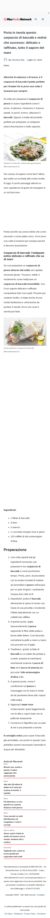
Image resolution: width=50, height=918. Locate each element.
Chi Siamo (8, 914)
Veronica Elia (18, 60)
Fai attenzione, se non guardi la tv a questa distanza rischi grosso (13, 805)
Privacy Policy (30, 914)
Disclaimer (41, 914)
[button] (35, 19)
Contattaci (41, 895)
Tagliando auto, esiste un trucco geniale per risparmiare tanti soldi (14, 854)
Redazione (18, 914)
